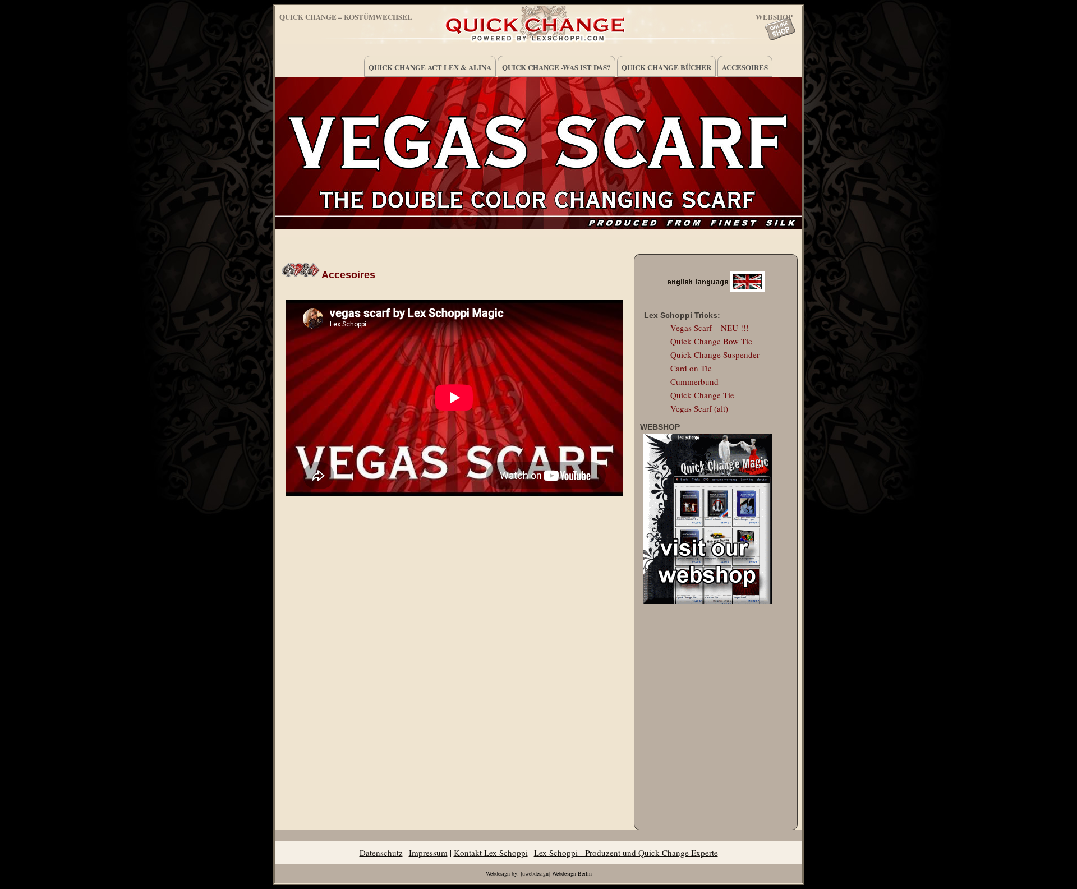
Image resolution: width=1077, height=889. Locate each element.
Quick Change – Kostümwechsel (345, 16)
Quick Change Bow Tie (711, 341)
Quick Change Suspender (715, 354)
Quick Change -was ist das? (556, 67)
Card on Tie (691, 368)
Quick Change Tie (702, 394)
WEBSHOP (774, 15)
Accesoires (745, 67)
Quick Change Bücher (666, 67)
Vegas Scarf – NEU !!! (709, 327)
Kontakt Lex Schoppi (491, 852)
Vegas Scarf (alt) (699, 408)
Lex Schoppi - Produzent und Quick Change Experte (626, 852)
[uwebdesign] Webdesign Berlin (556, 873)
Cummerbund (694, 381)
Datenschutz (381, 852)
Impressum (428, 852)
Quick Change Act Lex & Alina (430, 67)
